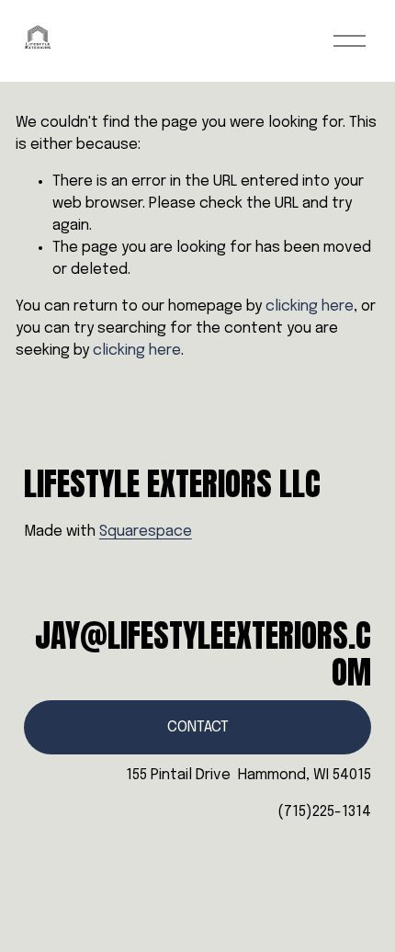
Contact (198, 727)
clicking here (309, 306)
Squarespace (145, 531)
